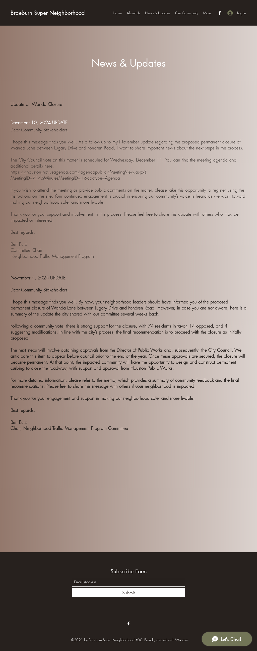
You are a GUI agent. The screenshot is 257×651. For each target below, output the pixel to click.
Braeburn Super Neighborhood (48, 12)
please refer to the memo (92, 380)
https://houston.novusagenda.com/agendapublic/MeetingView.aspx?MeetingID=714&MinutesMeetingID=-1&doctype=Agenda (79, 175)
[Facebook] (219, 13)
